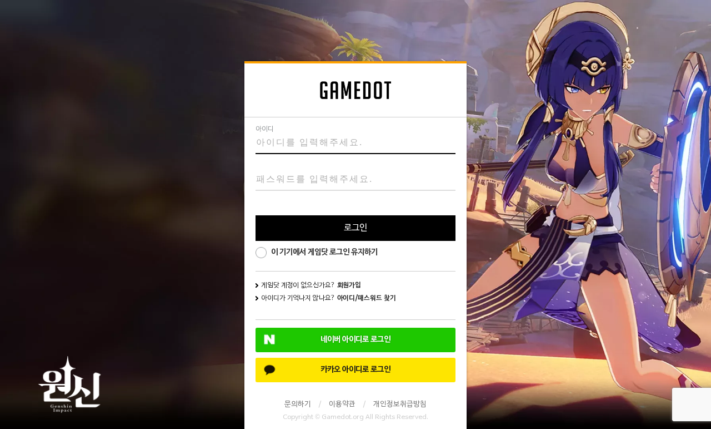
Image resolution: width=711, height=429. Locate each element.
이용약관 (342, 404)
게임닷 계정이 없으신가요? (311, 285)
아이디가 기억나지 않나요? (328, 298)
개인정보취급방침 (400, 404)
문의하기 (297, 404)
